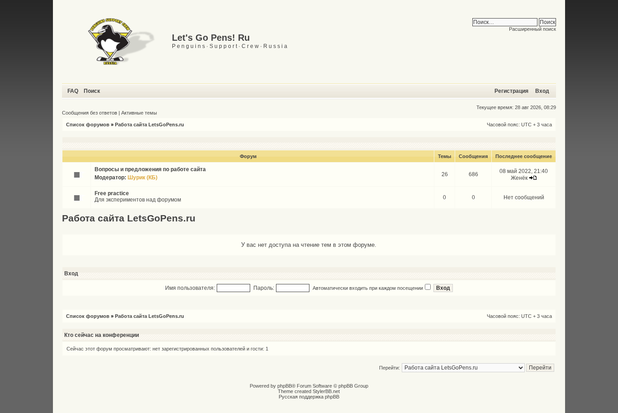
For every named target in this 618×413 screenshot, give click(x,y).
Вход (542, 91)
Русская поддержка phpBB (309, 396)
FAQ (72, 91)
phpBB (284, 386)
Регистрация (511, 91)
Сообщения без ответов (89, 112)
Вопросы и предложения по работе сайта (150, 169)
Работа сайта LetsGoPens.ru (149, 124)
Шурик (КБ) (142, 177)
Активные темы (139, 112)
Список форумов (87, 124)
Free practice (112, 193)
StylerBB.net (326, 391)
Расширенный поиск (532, 29)
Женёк (519, 178)
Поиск (92, 91)
